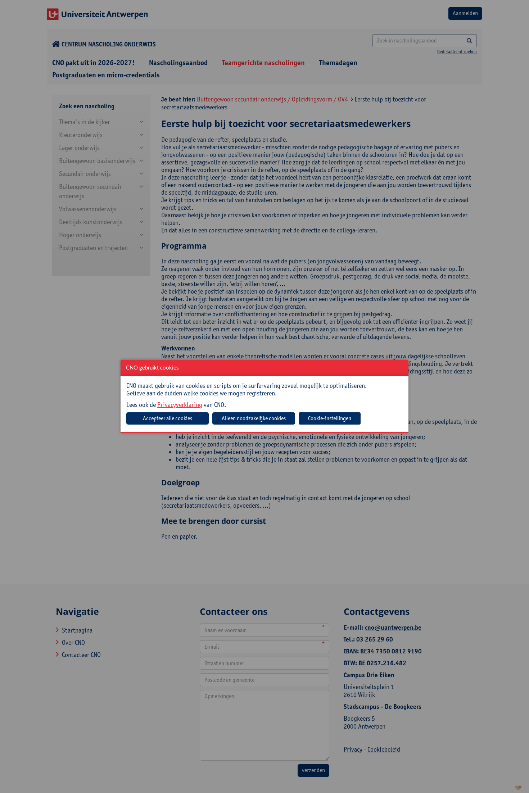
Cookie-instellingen (329, 418)
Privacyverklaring (179, 404)
